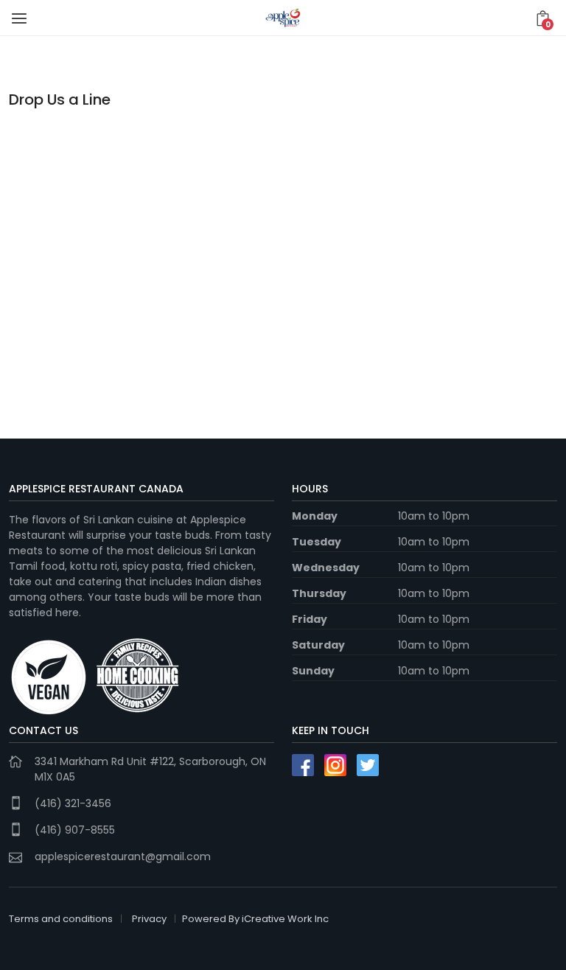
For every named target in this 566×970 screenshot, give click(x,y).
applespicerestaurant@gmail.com (123, 856)
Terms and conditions (61, 919)
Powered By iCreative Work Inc (255, 919)
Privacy (149, 919)
